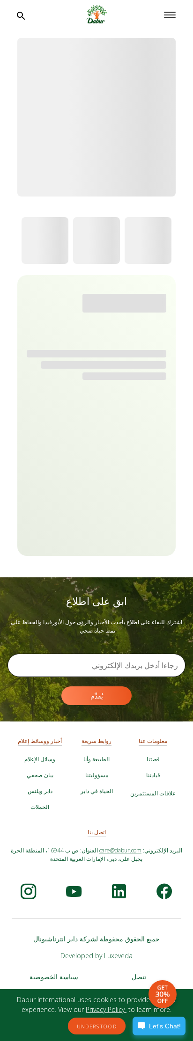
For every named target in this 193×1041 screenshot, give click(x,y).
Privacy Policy (106, 1009)
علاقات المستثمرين (153, 793)
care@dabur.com (120, 850)
